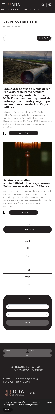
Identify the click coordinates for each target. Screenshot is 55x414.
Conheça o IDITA (20, 366)
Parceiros (37, 370)
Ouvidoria (37, 366)
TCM (27, 284)
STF (28, 248)
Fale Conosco (21, 370)
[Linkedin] (31, 392)
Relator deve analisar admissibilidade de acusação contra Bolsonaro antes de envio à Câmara (26, 183)
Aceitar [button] (7, 409)
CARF (27, 240)
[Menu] (3, 4)
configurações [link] (32, 405)
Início (5, 26)
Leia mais (23, 133)
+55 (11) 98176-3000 (20, 381)
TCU (27, 269)
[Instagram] (33, 392)
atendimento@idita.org (26, 378)
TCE (27, 277)
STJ (27, 255)
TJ (28, 262)
